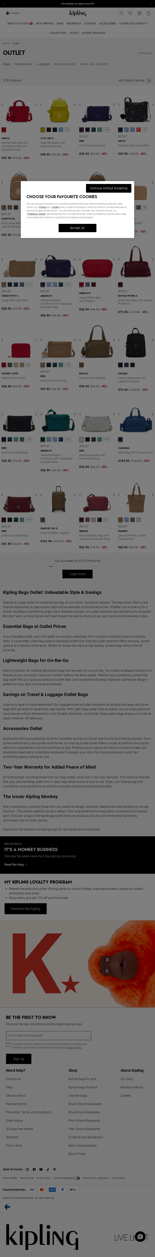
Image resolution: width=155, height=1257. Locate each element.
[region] (77, 209)
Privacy (42, 207)
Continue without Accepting (108, 188)
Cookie (55, 207)
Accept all (77, 228)
